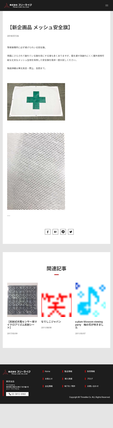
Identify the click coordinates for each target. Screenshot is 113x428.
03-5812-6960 (19, 394)
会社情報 (49, 386)
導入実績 (68, 379)
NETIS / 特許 (69, 386)
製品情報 (68, 371)
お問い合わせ (93, 386)
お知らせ (49, 379)
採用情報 (91, 371)
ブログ (90, 379)
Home (47, 371)
